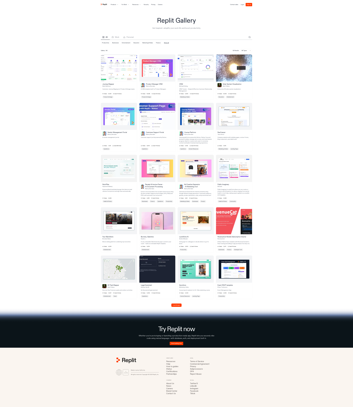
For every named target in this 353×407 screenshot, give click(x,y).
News (168, 386)
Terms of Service (197, 361)
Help (168, 364)
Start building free (176, 343)
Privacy (193, 366)
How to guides (172, 366)
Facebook (194, 391)
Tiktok (192, 393)
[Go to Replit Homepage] (104, 5)
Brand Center (171, 391)
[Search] (249, 37)
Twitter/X (194, 383)
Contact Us (171, 393)
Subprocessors (196, 369)
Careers (169, 388)
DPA (192, 371)
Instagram (194, 388)
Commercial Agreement (199, 364)
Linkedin (193, 386)
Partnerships (171, 374)
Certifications (171, 371)
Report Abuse (196, 374)
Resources (170, 361)
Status (169, 369)
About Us (170, 383)
